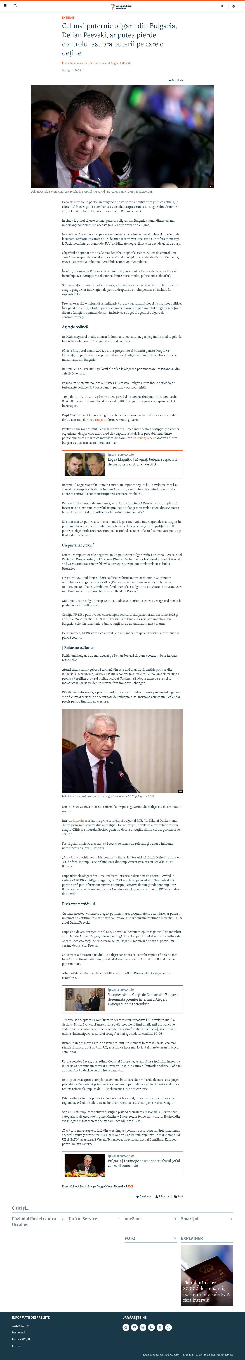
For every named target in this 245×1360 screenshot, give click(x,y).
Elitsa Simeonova (72, 63)
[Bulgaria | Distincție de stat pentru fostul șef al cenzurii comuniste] (85, 1165)
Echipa (16, 1346)
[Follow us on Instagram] (143, 1327)
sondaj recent (146, 438)
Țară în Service (82, 1219)
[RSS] (151, 1327)
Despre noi (18, 1332)
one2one (133, 1219)
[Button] (175, 80)
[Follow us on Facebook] (125, 1327)
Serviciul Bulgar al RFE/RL (115, 63)
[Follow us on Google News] (160, 1327)
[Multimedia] (223, 6)
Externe (68, 18)
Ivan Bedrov (91, 63)
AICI (130, 1186)
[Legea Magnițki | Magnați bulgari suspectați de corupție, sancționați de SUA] (85, 464)
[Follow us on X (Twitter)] (168, 1327)
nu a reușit (96, 420)
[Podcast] (233, 6)
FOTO (130, 1238)
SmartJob (190, 1219)
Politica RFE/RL (21, 1339)
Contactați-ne (20, 1325)
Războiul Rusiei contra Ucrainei (34, 1222)
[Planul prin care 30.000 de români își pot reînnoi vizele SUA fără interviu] (207, 1275)
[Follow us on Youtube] (134, 1327)
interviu (78, 821)
